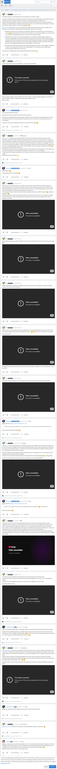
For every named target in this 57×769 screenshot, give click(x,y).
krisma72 (8, 741)
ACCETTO (52, 766)
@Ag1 (29, 168)
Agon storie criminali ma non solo (19, 423)
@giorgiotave (5, 27)
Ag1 (7, 14)
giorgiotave (8, 110)
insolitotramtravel (10, 627)
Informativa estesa (5, 763)
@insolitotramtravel (7, 650)
